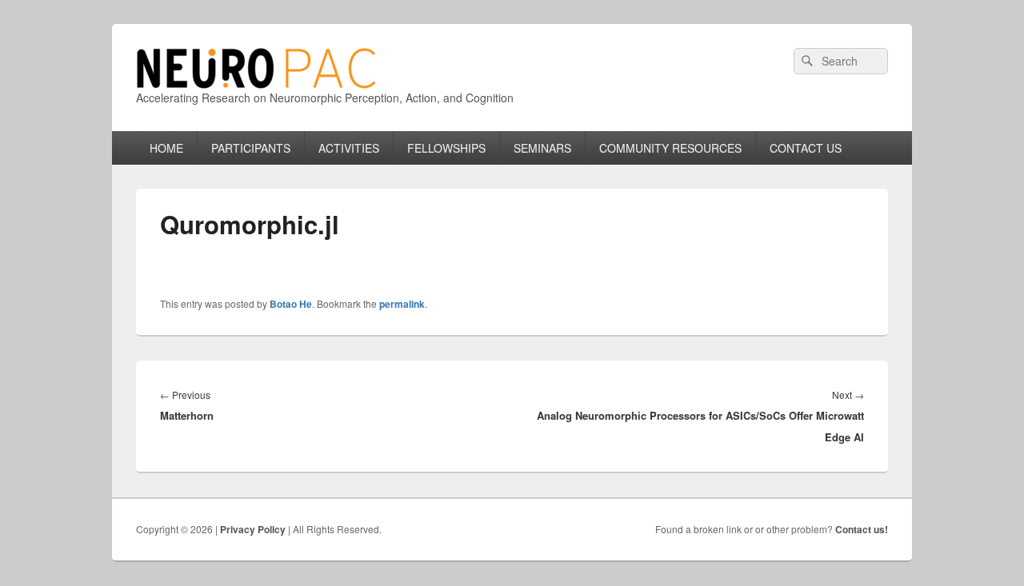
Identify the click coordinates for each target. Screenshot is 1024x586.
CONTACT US (806, 148)
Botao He (291, 304)
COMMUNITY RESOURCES (670, 148)
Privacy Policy (253, 529)
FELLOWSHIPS (446, 148)
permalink (402, 304)
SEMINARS (542, 148)
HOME (166, 148)
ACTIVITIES (348, 148)
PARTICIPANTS (250, 148)
